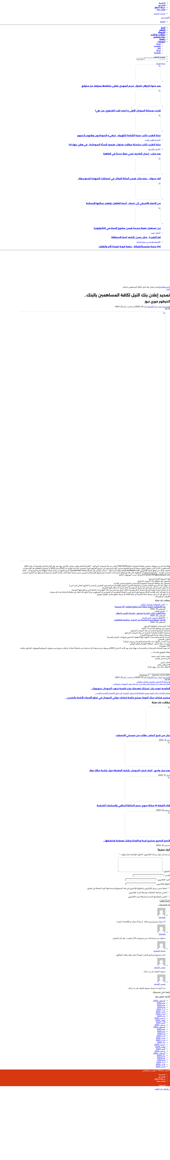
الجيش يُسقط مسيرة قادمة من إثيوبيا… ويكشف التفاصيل (139, 620)
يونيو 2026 (161, 1005)
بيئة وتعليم (159, 37)
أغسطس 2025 (159, 1027)
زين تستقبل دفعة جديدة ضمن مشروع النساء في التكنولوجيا (127, 228)
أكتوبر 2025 (160, 1023)
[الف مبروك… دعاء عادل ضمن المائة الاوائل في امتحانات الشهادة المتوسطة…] (148, 174)
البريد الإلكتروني (163, 880)
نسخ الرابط (143, 675)
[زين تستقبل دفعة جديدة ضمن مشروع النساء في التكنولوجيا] (148, 223)
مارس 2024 (160, 1064)
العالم (162, 30)
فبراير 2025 (160, 1040)
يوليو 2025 (161, 1029)
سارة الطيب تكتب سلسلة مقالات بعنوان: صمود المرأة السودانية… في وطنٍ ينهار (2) (115, 144)
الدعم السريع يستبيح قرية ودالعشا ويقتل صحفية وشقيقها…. (136, 840)
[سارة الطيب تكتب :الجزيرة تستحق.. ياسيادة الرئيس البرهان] (159, 611)
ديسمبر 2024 (159, 1044)
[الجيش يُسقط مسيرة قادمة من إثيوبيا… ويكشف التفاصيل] (153, 618)
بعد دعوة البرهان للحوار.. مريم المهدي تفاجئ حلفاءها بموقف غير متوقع (121, 86)
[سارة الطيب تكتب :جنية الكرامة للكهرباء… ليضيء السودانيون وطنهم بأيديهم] (148, 131)
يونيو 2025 (161, 1031)
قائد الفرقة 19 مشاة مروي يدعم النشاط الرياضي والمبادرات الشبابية (133, 805)
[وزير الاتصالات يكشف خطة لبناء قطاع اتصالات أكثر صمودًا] (152, 604)
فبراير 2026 (160, 1014)
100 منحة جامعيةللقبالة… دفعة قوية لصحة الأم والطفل (130, 246)
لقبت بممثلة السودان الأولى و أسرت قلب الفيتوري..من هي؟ (128, 110)
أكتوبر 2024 (160, 1049)
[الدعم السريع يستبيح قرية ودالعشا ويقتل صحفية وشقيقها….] (147, 836)
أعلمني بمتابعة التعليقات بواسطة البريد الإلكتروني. (147, 892)
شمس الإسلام (159, 967)
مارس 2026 (160, 1012)
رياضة (162, 39)
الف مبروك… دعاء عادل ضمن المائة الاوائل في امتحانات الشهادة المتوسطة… (119, 178)
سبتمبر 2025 (160, 1025)
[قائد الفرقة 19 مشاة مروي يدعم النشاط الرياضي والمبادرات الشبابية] (147, 801)
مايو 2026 (161, 1007)
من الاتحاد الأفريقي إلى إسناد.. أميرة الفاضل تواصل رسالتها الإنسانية (123, 203)
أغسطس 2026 (159, 1001)
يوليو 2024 (161, 1055)
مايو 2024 (161, 1060)
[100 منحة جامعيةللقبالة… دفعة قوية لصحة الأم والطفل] (149, 242)
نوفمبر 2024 (160, 1047)
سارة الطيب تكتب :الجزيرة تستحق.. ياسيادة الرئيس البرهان (140, 613)
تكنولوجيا (157, 46)
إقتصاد (161, 32)
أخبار (163, 28)
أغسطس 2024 (159, 1053)
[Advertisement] (85, 268)
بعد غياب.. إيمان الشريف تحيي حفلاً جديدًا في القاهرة (132, 153)
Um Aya (162, 917)
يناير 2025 (161, 1042)
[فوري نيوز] (165, 18)
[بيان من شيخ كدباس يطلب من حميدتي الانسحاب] (158, 731)
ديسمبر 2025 (160, 1018)
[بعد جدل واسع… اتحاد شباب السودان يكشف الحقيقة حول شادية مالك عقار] (147, 766)
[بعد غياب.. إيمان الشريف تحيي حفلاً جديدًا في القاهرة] (154, 149)
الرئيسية (162, 3)
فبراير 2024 (160, 1066)
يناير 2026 (161, 1016)
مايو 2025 (161, 1034)
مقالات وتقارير (158, 35)
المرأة (158, 44)
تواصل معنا (161, 9)
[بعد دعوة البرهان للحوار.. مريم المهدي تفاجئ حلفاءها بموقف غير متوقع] (148, 81)
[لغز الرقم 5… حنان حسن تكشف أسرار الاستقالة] (155, 233)
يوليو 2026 (161, 1003)
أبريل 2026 (160, 1009)
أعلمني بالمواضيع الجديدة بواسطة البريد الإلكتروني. (147, 897)
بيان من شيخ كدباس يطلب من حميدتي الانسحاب (143, 735)
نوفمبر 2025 (160, 1020)
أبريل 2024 (160, 1062)
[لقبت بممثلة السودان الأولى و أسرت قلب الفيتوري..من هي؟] (148, 106)
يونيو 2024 (161, 1058)
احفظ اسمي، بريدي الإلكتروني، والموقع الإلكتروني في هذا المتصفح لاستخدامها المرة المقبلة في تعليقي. (127, 888)
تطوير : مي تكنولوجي (149, 1070)
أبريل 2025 (161, 1036)
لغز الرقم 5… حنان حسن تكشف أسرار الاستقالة (136, 237)
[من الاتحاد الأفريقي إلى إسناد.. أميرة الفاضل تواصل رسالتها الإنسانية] (148, 199)
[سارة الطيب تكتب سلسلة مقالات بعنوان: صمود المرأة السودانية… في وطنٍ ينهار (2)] (153, 140)
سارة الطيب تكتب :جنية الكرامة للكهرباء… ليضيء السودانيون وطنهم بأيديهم (119, 135)
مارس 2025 (160, 1038)
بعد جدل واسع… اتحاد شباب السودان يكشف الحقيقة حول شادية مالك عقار (130, 770)
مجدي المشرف (159, 951)
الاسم (167, 875)
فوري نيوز (161, 5)
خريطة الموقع (160, 7)
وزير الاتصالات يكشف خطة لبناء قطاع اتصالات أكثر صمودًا (140, 607)
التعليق (166, 871)
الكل (159, 48)
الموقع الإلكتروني (163, 884)
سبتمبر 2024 (160, 1051)
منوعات (161, 41)
